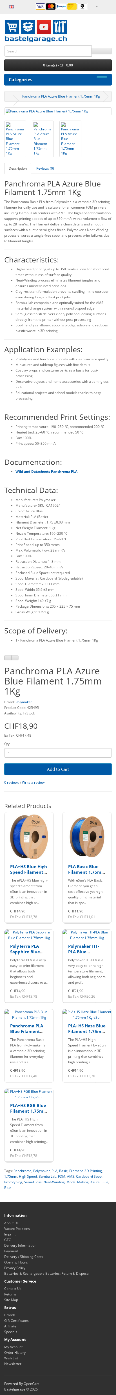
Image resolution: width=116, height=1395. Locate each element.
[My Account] (96, 6)
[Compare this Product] (15, 657)
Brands (9, 1315)
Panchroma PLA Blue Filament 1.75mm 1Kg (26, 1031)
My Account (13, 1347)
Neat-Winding (54, 1182)
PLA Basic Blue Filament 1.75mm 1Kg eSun (87, 872)
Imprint (9, 1234)
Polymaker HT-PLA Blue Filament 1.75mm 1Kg (87, 954)
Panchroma (23, 1170)
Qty (7, 743)
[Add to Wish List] (8, 657)
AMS (70, 1176)
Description (18, 168)
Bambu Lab (47, 1176)
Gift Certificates (16, 1320)
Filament (76, 1170)
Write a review (33, 782)
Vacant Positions (17, 1228)
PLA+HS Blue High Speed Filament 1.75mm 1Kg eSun (29, 872)
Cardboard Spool (89, 1176)
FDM (61, 1176)
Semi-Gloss (33, 1182)
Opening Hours (16, 1262)
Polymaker (23, 702)
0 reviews (11, 782)
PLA (54, 1170)
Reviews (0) (45, 168)
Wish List (11, 1358)
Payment (11, 1251)
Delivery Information (20, 1245)
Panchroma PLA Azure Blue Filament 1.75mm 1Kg (61, 96)
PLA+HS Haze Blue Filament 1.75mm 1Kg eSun (87, 1031)
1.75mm (10, 1176)
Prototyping (13, 1182)
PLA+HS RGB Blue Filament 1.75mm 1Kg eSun (29, 1111)
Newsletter (12, 1363)
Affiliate (10, 1326)
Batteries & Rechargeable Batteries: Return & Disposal (47, 1273)
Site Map (11, 1299)
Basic (63, 1170)
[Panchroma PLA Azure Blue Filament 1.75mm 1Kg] (58, 111)
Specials (10, 1331)
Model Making (77, 1182)
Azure (95, 1182)
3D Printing (93, 1170)
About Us (11, 1223)
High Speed (28, 1176)
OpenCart (31, 1383)
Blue (104, 1182)
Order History (15, 1352)
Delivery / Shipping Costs (23, 1256)
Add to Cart (58, 769)
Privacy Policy (14, 1267)
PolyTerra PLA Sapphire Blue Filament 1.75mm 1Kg (29, 954)
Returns (10, 1294)
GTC (7, 1239)
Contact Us (12, 1288)
